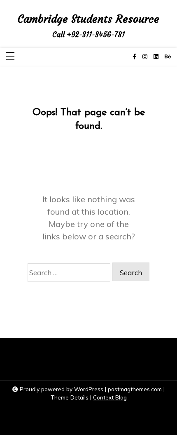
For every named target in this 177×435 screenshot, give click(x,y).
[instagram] (144, 57)
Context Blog (110, 397)
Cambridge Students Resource (88, 19)
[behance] (168, 57)
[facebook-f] (134, 57)
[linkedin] (156, 57)
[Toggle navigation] (10, 57)
